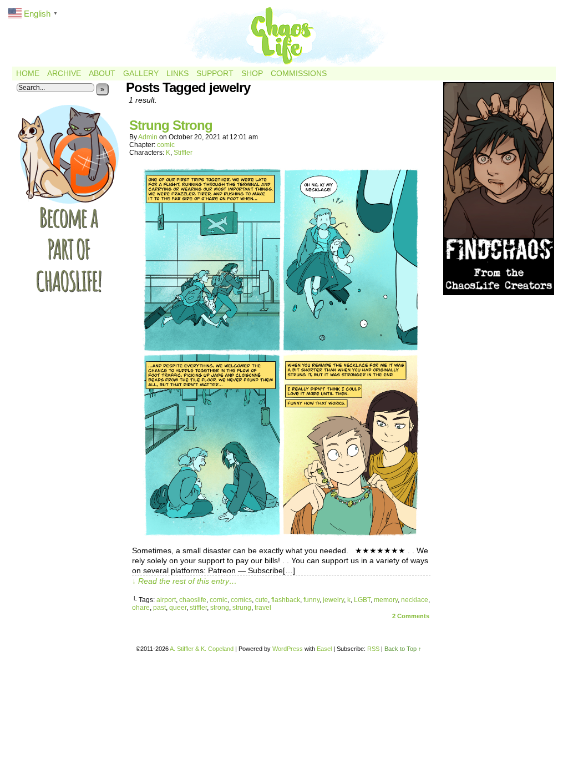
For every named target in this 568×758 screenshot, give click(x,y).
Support (215, 73)
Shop (252, 73)
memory (386, 600)
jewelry (333, 600)
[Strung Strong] (281, 534)
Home (27, 73)
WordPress (287, 648)
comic (166, 145)
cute (261, 600)
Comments (410, 616)
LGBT (362, 600)
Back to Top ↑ (403, 648)
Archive (64, 73)
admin (148, 137)
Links (177, 73)
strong (219, 608)
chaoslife (192, 600)
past (159, 608)
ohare (141, 608)
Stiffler (183, 152)
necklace (414, 600)
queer (177, 608)
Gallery (141, 73)
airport (166, 600)
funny (311, 600)
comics (241, 600)
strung (241, 608)
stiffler (198, 608)
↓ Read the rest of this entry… (184, 581)
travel (263, 608)
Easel (324, 648)
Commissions (299, 73)
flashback (285, 600)
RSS (373, 648)
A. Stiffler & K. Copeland (202, 648)
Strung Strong (170, 125)
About (102, 73)
